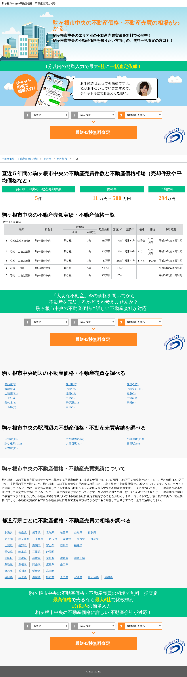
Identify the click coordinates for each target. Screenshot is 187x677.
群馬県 (95, 539)
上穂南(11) (11, 393)
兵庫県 (36, 558)
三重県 (36, 551)
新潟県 (36, 545)
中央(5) (70, 398)
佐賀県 (22, 577)
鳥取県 (9, 564)
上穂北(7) (71, 388)
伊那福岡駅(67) (75, 439)
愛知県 (9, 551)
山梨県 (9, 545)
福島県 (92, 532)
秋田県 (64, 532)
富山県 (50, 545)
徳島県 (9, 570)
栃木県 (81, 539)
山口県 (64, 564)
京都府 (22, 558)
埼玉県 (53, 539)
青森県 (22, 532)
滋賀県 (64, 558)
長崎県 (36, 577)
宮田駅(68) (133, 443)
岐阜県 (22, 551)
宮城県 (50, 532)
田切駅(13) (11, 439)
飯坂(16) (10, 388)
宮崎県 (78, 577)
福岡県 (9, 577)
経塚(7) (131, 393)
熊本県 (50, 577)
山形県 (78, 532)
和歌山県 (79, 558)
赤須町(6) (71, 384)
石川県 (64, 545)
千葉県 (39, 539)
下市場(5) (10, 407)
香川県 (22, 570)
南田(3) (70, 407)
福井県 (78, 545)
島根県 (22, 564)
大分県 (64, 577)
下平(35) (10, 398)
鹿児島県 (93, 577)
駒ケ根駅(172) (13, 443)
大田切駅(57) (73, 443)
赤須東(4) (10, 384)
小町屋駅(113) (135, 439)
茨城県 (67, 539)
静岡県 (50, 551)
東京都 (9, 539)
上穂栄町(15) (134, 388)
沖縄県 (108, 577)
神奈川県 (23, 539)
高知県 (50, 570)
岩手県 (36, 532)
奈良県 (50, 558)
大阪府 (9, 558)
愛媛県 (36, 570)
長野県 (22, 545)
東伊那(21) (72, 402)
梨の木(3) (10, 402)
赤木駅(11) (11, 448)
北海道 (9, 532)
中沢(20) (132, 398)
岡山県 (36, 564)
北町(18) (71, 393)
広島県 (50, 564)
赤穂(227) (132, 384)
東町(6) (131, 402)
